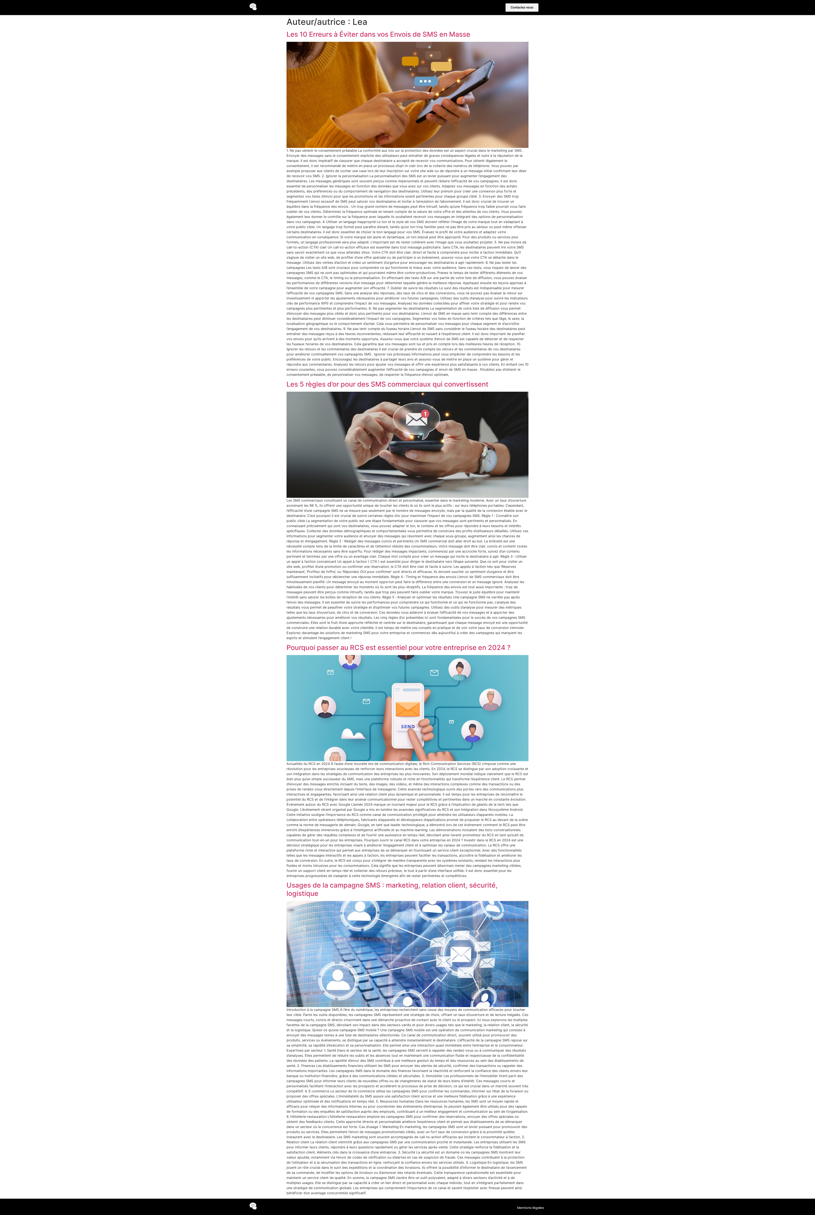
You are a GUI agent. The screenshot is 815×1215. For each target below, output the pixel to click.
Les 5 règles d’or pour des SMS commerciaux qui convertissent (387, 384)
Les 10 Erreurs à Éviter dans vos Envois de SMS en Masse (378, 34)
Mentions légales (530, 1207)
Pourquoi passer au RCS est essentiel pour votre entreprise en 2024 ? (399, 647)
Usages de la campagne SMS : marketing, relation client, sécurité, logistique (392, 889)
